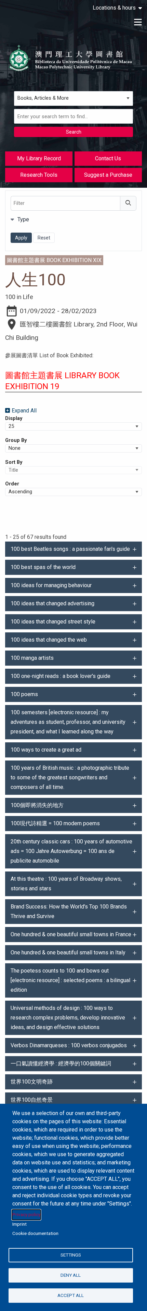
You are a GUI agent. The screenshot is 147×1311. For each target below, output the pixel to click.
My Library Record (39, 158)
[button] (73, 549)
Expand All (24, 410)
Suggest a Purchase (108, 175)
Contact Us (108, 158)
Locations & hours (114, 8)
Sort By (13, 462)
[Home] (71, 57)
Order (12, 484)
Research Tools (38, 175)
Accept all (70, 1295)
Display (13, 418)
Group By (16, 440)
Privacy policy (26, 1214)
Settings (71, 1255)
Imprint (19, 1224)
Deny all (71, 1275)
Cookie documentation (35, 1233)
